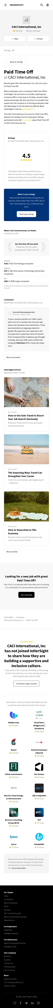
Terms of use (9, 970)
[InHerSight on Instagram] (38, 1003)
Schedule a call (10, 946)
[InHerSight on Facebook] (21, 1003)
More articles (12, 551)
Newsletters (9, 920)
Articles (7, 910)
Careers (7, 959)
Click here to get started (26, 683)
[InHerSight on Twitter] (26, 1003)
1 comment (27, 120)
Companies (8, 899)
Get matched (34, 31)
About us (7, 956)
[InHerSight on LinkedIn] (32, 1003)
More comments (13, 357)
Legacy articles (10, 979)
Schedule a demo (11, 933)
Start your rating (26, 214)
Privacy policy (9, 966)
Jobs (6, 896)
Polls (6, 906)
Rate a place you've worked (15, 916)
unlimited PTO (28, 109)
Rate (16, 39)
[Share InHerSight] (15, 1003)
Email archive (9, 986)
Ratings (9, 50)
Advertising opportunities (15, 943)
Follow (40, 39)
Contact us (8, 963)
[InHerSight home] (16, 5)
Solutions (8, 930)
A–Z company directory (13, 982)
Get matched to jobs (12, 913)
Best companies (11, 903)
